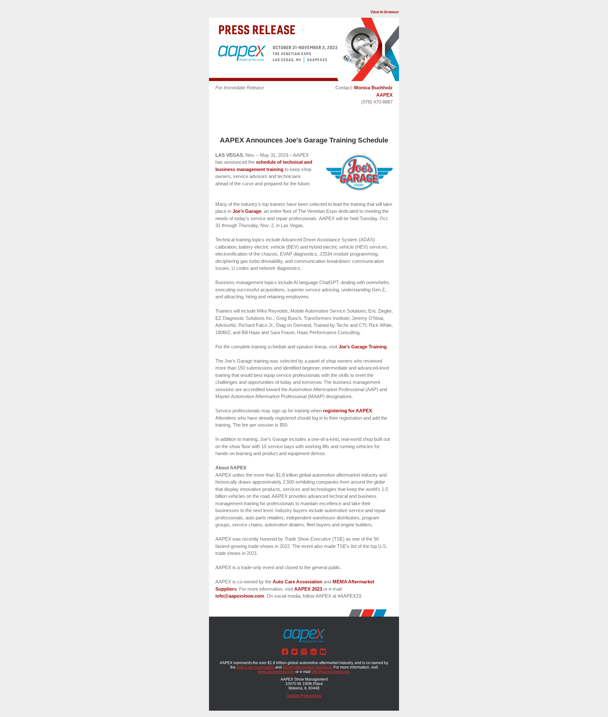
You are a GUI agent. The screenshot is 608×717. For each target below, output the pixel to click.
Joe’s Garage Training (363, 346)
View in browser (384, 12)
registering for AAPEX (347, 410)
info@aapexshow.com (239, 596)
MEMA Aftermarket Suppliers (307, 667)
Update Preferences (304, 696)
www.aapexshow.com (275, 671)
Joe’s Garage (246, 211)
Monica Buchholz (373, 87)
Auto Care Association (297, 581)
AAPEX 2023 (308, 589)
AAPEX (384, 95)
